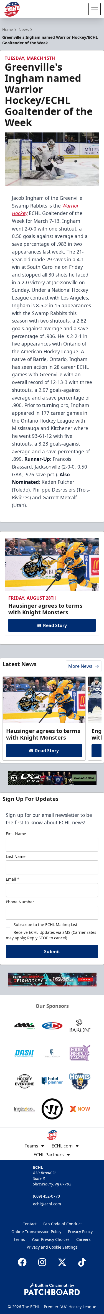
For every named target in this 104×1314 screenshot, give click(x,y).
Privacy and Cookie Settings (52, 1247)
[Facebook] (22, 1262)
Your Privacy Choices (51, 1239)
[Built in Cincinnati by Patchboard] (52, 1289)
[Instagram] (42, 1262)
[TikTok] (82, 1262)
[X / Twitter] (62, 1262)
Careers (83, 1239)
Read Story (55, 625)
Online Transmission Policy (36, 1231)
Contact (29, 1223)
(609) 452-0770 (46, 1196)
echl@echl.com (47, 1203)
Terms (19, 1239)
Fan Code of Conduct (62, 1223)
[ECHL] (12, 9)
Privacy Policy (80, 1231)
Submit (52, 952)
